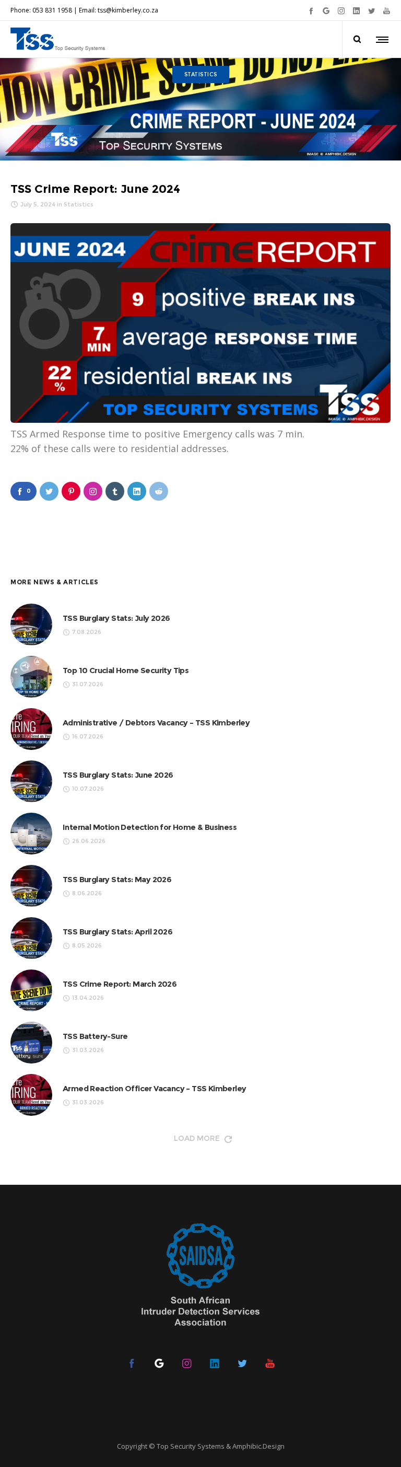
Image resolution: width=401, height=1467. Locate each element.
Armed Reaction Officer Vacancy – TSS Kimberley (154, 1088)
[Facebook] (311, 11)
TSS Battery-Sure (95, 1036)
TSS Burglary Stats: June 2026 (118, 775)
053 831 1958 (52, 10)
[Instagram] (341, 11)
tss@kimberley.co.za (128, 10)
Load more (197, 1138)
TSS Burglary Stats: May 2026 (117, 879)
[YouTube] (386, 11)
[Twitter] (371, 11)
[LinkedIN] (356, 11)
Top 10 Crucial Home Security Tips (125, 670)
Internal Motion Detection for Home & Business (150, 827)
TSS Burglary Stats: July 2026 (116, 618)
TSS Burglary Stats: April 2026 (117, 932)
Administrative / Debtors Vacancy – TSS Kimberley (156, 722)
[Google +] (326, 11)
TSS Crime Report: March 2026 (119, 984)
